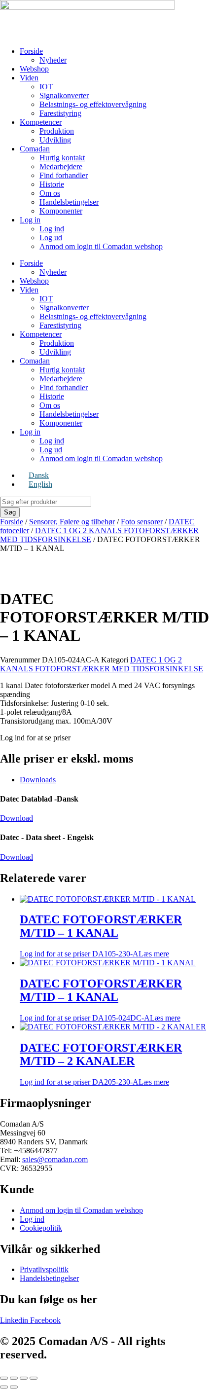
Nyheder (53, 60)
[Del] (24, 1378)
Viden (29, 77)
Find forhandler (63, 175)
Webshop (34, 69)
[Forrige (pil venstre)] (4, 1387)
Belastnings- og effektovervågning (92, 104)
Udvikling (55, 140)
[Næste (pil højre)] (14, 1387)
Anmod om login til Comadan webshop (101, 246)
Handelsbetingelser (69, 202)
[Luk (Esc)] (33, 1378)
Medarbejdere (60, 166)
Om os (49, 193)
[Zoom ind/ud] (4, 1378)
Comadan (35, 149)
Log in (30, 220)
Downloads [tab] (38, 779)
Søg (10, 512)
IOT (46, 86)
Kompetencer (41, 122)
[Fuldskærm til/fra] (14, 1378)
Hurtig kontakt (62, 157)
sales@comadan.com (55, 1159)
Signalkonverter (64, 95)
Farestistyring (60, 113)
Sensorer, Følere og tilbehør (72, 521)
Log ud (50, 237)
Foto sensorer (142, 521)
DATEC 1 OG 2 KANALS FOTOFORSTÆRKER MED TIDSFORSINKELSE (101, 664)
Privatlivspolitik (44, 1269)
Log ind (51, 228)
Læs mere (154, 954)
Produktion (56, 131)
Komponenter (60, 211)
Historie (51, 184)
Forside (31, 51)
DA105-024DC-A (101, 999)
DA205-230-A (101, 1063)
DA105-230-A (101, 935)
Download (16, 818)
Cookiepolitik (41, 1228)
